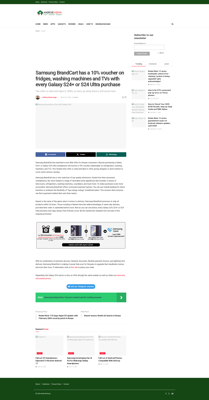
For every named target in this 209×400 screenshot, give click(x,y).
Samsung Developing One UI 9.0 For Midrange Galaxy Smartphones (79, 361)
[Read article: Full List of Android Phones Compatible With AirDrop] (112, 345)
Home (38, 24)
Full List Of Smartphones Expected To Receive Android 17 (48, 361)
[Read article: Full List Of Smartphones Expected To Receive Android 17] (49, 345)
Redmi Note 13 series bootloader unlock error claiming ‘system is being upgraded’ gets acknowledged (159, 76)
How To (89, 24)
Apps (53, 24)
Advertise (44, 2)
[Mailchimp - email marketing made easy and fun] (160, 53)
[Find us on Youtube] (172, 393)
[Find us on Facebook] (165, 393)
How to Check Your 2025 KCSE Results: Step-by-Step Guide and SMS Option (160, 106)
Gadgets (62, 24)
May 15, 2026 (104, 364)
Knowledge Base (103, 24)
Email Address (140, 43)
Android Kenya (46, 393)
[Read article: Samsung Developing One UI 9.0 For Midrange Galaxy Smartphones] (81, 345)
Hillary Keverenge (50, 97)
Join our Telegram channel (82, 286)
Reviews (72, 24)
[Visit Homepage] (49, 12)
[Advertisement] (81, 50)
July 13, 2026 (72, 367)
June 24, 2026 (41, 367)
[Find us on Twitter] (169, 393)
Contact (62, 2)
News (45, 24)
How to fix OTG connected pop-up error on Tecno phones (159, 92)
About (37, 2)
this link (74, 267)
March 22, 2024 (66, 97)
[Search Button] (172, 24)
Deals (81, 24)
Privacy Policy (53, 2)
